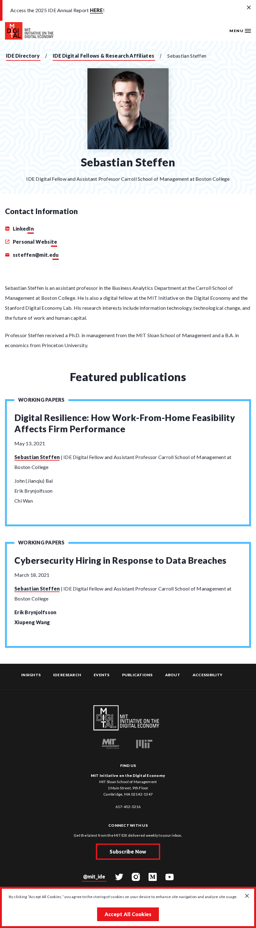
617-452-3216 (128, 806)
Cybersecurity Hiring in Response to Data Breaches (120, 560)
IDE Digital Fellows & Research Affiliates (103, 56)
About (172, 674)
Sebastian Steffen (37, 457)
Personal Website (34, 242)
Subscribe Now (128, 851)
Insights (31, 674)
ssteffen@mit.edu (35, 255)
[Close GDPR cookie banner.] (247, 896)
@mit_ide (94, 876)
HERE (96, 10)
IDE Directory (23, 56)
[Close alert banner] (249, 7)
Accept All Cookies (128, 914)
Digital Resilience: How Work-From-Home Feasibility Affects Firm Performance (124, 423)
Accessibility (207, 674)
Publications (137, 674)
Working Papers (41, 400)
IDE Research (67, 674)
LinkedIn (23, 229)
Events (102, 674)
